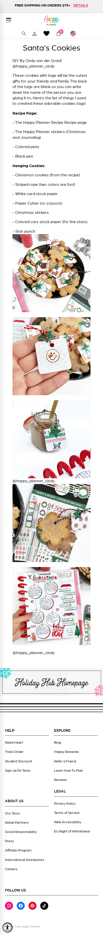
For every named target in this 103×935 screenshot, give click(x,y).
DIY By (19, 61)
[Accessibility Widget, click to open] (7, 927)
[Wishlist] (47, 33)
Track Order (14, 752)
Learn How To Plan (68, 770)
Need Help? (14, 742)
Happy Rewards (66, 752)
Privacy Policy (65, 803)
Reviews (60, 780)
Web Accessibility (67, 822)
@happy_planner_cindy (33, 66)
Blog (57, 742)
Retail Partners (17, 822)
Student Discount (18, 761)
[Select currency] (75, 33)
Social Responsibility (21, 832)
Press (9, 841)
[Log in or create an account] (34, 34)
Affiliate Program (18, 850)
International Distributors (24, 860)
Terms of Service (67, 813)
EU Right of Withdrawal (72, 831)
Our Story (12, 813)
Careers (11, 869)
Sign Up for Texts (17, 770)
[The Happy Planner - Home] (52, 20)
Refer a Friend (65, 761)
